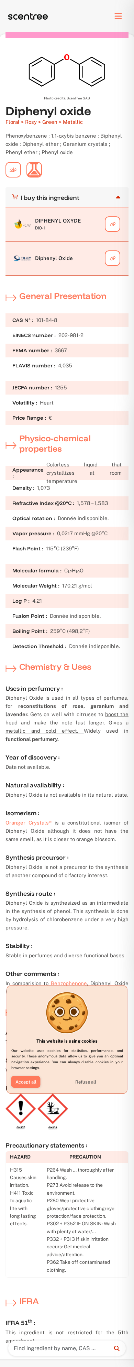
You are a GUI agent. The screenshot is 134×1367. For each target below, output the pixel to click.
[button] (26, 1082)
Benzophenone (69, 983)
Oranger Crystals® (28, 823)
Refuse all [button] (85, 1082)
